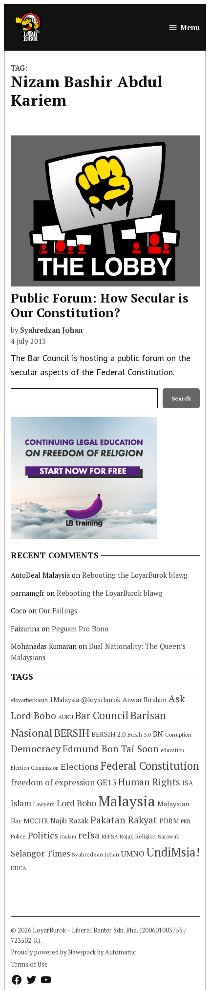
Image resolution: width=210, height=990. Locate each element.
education (172, 750)
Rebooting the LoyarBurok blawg (135, 575)
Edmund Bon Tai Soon (111, 748)
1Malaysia (64, 699)
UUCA (18, 868)
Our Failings (58, 610)
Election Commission (35, 767)
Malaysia (126, 801)
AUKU (65, 717)
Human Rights (149, 782)
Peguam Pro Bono (80, 628)
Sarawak (168, 836)
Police (18, 836)
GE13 (106, 782)
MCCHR (35, 821)
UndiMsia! (173, 852)
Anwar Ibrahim (145, 699)
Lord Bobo (76, 803)
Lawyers (44, 804)
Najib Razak (69, 820)
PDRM (169, 821)
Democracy (36, 748)
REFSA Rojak (117, 836)
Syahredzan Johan (51, 330)
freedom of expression (53, 782)
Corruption (178, 734)
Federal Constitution (150, 766)
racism (68, 836)
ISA (187, 783)
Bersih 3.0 (139, 734)
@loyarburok (101, 699)
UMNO (133, 853)
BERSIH (71, 732)
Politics (43, 835)
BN (158, 734)
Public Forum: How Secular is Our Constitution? (100, 305)
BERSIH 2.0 (108, 734)
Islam (21, 803)
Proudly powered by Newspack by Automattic (73, 952)
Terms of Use (29, 964)
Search (181, 398)
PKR (185, 821)
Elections (80, 766)
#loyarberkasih (29, 700)
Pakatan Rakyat (123, 820)
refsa (89, 835)
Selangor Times (40, 853)
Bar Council (101, 715)
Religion (145, 836)
